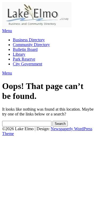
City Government (27, 64)
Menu (7, 30)
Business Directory (29, 40)
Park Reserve (24, 59)
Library (19, 54)
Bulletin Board (25, 49)
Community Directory (31, 44)
